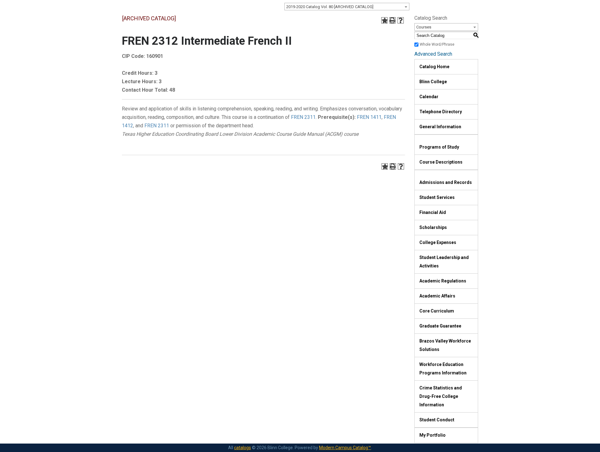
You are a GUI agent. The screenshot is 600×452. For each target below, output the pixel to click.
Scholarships (433, 227)
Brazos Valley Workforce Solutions (445, 345)
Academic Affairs (437, 295)
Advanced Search (433, 54)
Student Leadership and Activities (444, 261)
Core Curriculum (436, 310)
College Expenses (437, 242)
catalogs (242, 447)
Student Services (437, 197)
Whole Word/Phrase (437, 44)
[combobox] (346, 6)
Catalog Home (434, 66)
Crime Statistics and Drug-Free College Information (440, 396)
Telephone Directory (440, 111)
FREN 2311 (303, 117)
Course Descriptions (440, 162)
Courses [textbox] (423, 27)
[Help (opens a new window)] (401, 20)
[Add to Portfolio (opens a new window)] (384, 20)
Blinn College (433, 81)
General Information (440, 126)
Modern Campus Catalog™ (345, 447)
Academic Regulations (442, 280)
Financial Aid (432, 212)
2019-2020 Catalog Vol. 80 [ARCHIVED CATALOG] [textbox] (329, 6)
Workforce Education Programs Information (443, 368)
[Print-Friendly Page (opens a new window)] (392, 20)
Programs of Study (439, 147)
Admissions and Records (445, 182)
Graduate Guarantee (440, 325)
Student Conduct (436, 419)
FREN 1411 (369, 117)
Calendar (428, 96)
